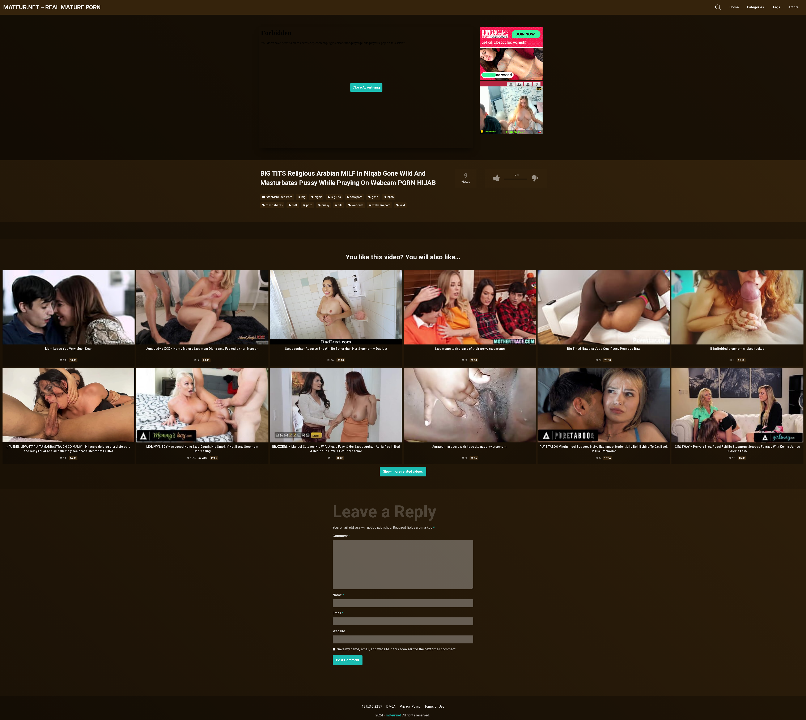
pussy (325, 205)
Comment (341, 536)
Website (339, 631)
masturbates (274, 205)
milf (294, 205)
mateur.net (393, 715)
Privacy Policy (410, 706)
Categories (755, 7)
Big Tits (335, 197)
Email (338, 613)
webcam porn (381, 205)
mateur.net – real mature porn (52, 7)
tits (340, 205)
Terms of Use (434, 706)
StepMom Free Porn (278, 197)
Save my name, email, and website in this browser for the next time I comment (396, 649)
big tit (318, 197)
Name (338, 595)
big (303, 197)
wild (402, 205)
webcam (357, 205)
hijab (390, 197)
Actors (793, 7)
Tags (776, 7)
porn (309, 205)
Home (734, 7)
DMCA (391, 706)
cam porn (355, 197)
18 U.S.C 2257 (372, 706)
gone (374, 197)
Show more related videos (403, 471)
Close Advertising (366, 87)
